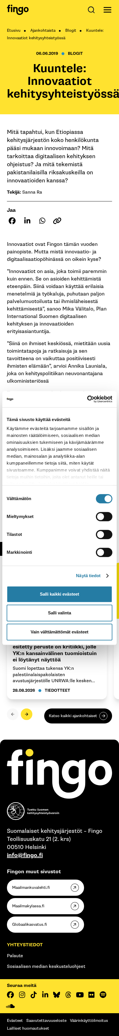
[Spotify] (102, 994)
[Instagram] (21, 994)
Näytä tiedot (88, 575)
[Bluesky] (56, 994)
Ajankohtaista (42, 30)
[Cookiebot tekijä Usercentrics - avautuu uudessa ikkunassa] (87, 399)
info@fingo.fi (25, 855)
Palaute (15, 956)
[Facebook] (10, 994)
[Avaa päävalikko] (107, 9)
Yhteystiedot (25, 945)
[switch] (104, 516)
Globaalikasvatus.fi (29, 924)
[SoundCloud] (10, 1006)
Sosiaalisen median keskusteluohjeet (46, 967)
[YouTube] (79, 994)
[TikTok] (33, 994)
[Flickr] (91, 994)
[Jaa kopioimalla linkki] (57, 221)
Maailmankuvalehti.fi (31, 887)
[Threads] (68, 994)
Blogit (70, 30)
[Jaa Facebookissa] (12, 221)
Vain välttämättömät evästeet (59, 631)
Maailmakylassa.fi (28, 906)
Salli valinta (59, 612)
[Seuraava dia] (26, 714)
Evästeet (15, 1020)
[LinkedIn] (45, 994)
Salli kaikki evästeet (59, 594)
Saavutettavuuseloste (46, 1020)
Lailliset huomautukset (28, 1028)
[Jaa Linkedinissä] (27, 221)
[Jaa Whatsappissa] (42, 221)
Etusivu (14, 30)
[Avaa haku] (92, 9)
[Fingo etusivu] (18, 10)
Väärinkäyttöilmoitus (89, 1020)
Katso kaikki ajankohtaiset (73, 716)
